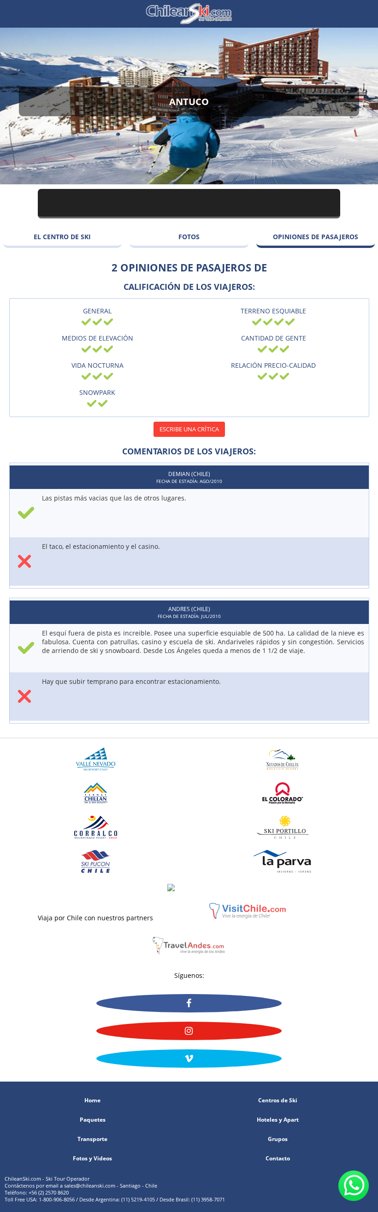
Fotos (189, 236)
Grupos (278, 1139)
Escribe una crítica (189, 429)
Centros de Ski (277, 1100)
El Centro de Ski (62, 236)
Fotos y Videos (92, 1158)
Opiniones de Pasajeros (315, 236)
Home (92, 1100)
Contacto (278, 1158)
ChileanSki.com (189, 14)
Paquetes (93, 1120)
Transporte (92, 1139)
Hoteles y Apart (278, 1120)
